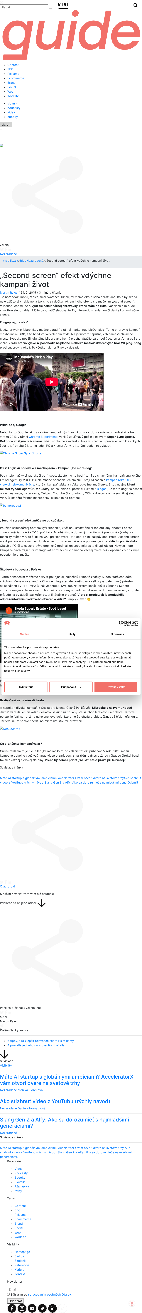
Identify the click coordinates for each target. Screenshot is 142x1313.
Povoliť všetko (116, 687)
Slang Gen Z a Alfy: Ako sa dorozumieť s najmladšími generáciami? (91, 782)
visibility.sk (10, 260)
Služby (19, 1256)
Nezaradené (8, 254)
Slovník (20, 1182)
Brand (11, 82)
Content (13, 65)
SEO (10, 69)
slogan (101, 489)
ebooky (12, 117)
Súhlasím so (41, 1294)
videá (11, 112)
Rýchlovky (22, 1186)
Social (11, 87)
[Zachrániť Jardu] (10, 728)
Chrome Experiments (43, 437)
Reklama (13, 74)
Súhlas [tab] (24, 633)
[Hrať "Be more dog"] (10, 505)
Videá (19, 1168)
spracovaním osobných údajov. (50, 1294)
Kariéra (19, 1269)
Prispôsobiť (69, 687)
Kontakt (20, 1274)
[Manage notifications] (132, 1303)
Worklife (13, 96)
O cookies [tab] (117, 633)
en (8, 124)
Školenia (20, 1261)
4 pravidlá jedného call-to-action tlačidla (36, 1045)
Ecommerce (15, 78)
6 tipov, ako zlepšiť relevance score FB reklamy (40, 1041)
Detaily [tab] (71, 633)
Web (10, 91)
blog (23, 260)
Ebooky (20, 1177)
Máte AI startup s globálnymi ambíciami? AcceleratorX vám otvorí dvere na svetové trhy (62, 778)
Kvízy (18, 1191)
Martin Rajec (9, 292)
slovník (12, 103)
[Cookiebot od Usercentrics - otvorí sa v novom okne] (121, 623)
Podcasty (21, 1173)
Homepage (22, 1252)
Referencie (22, 1265)
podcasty (14, 108)
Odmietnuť (26, 687)
